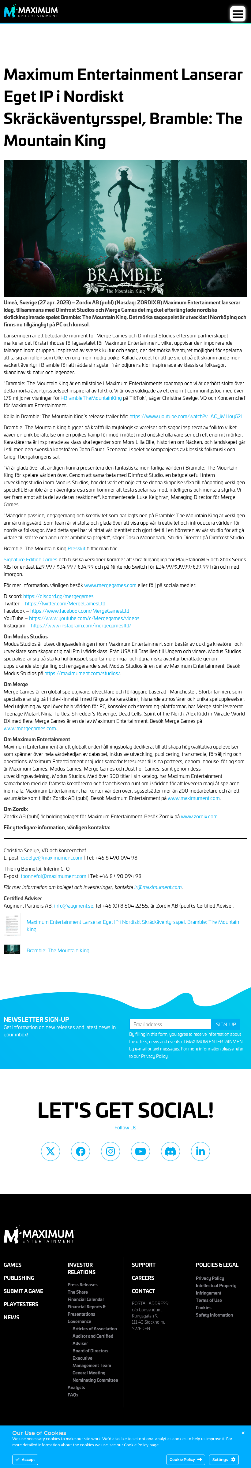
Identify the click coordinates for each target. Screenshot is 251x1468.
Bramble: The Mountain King (58, 950)
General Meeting (89, 1372)
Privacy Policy (154, 1056)
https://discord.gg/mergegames (58, 596)
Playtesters (21, 1304)
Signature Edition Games (31, 559)
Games (12, 1264)
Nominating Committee (95, 1380)
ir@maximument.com (158, 887)
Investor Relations (82, 1268)
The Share (78, 1291)
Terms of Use (209, 1300)
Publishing (19, 1277)
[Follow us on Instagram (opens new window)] (110, 1151)
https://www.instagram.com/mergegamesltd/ (81, 625)
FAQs (73, 1394)
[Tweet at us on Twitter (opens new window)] (50, 1151)
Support (143, 1264)
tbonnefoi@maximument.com (53, 875)
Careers (143, 1277)
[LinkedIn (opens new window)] (200, 1151)
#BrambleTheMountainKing (91, 397)
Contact (143, 1291)
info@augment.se (73, 905)
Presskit (76, 548)
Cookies (204, 1307)
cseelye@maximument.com (51, 857)
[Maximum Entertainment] (31, 15)
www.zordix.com (199, 816)
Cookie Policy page (141, 1445)
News (11, 1317)
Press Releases (83, 1284)
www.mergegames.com (110, 585)
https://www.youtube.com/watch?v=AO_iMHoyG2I (185, 416)
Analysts (76, 1387)
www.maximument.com (194, 797)
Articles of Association (95, 1328)
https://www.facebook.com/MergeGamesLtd (79, 610)
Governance (79, 1321)
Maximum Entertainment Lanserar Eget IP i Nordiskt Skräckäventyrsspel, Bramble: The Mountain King (133, 925)
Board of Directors (90, 1350)
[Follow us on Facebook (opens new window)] (80, 1151)
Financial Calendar (86, 1299)
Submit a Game (23, 1291)
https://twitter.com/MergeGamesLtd (65, 603)
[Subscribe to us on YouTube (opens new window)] (140, 1151)
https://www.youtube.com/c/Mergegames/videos (84, 618)
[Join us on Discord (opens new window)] (170, 1151)
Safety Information (214, 1314)
